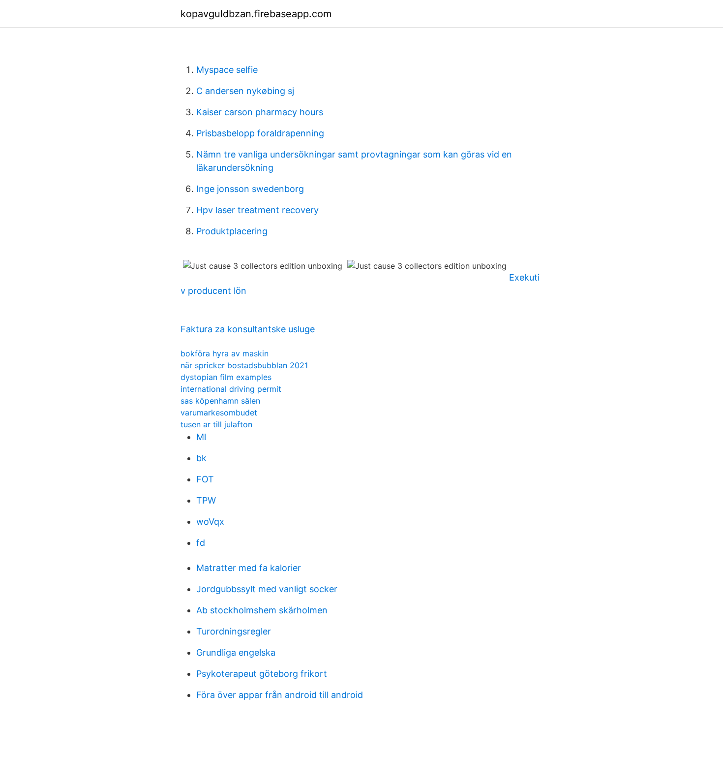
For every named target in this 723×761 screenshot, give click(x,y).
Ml (201, 437)
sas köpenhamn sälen (220, 401)
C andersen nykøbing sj (245, 91)
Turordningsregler (233, 631)
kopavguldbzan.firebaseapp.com (256, 14)
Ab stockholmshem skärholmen (262, 610)
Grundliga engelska (235, 652)
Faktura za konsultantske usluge (248, 329)
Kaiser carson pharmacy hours (259, 112)
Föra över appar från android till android (279, 695)
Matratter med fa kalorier (248, 568)
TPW (206, 500)
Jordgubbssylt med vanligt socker (266, 589)
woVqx (210, 521)
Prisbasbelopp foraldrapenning (260, 133)
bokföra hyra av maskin (225, 353)
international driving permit (231, 389)
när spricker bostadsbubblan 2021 (244, 365)
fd (200, 543)
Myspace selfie (227, 69)
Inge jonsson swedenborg (250, 189)
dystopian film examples (226, 377)
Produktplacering (232, 231)
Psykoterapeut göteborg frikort (261, 673)
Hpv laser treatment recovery (257, 210)
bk (201, 458)
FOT (205, 479)
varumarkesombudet (219, 412)
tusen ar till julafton (216, 424)
